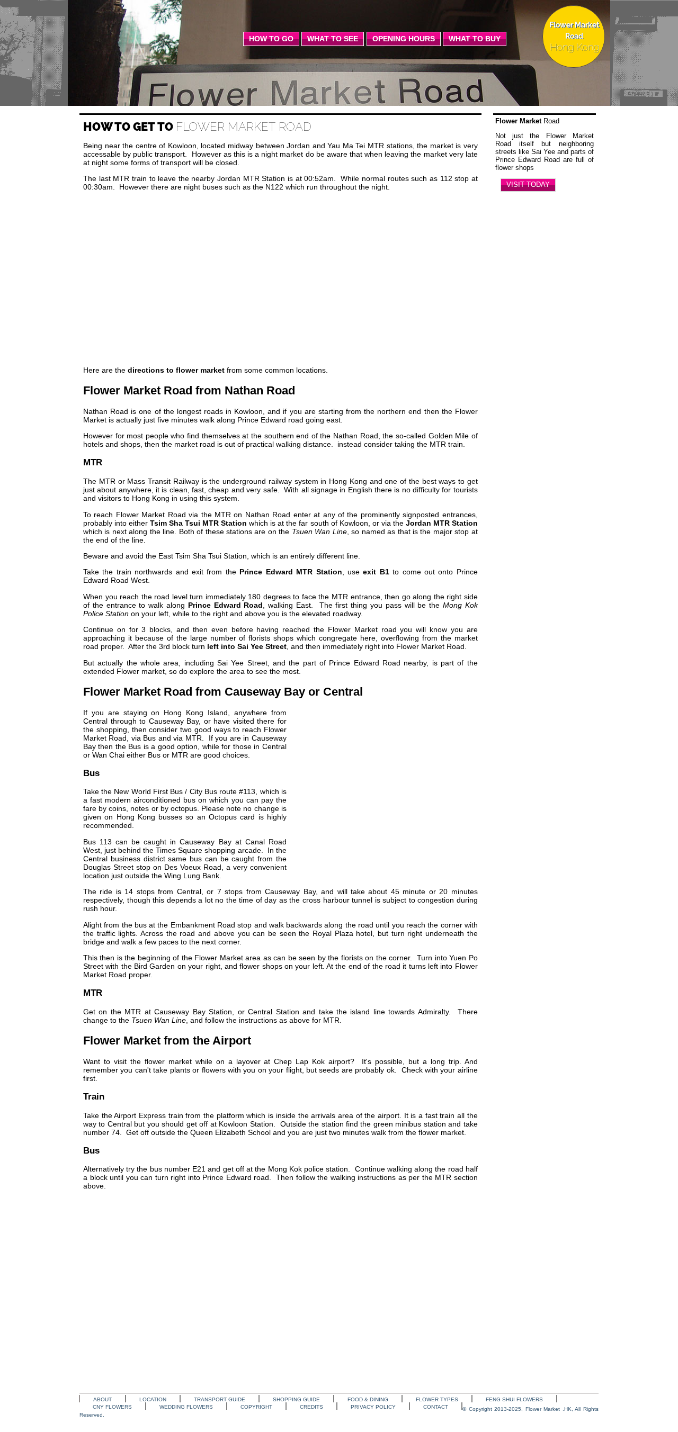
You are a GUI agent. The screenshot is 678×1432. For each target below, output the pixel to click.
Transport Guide (219, 1399)
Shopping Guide (296, 1399)
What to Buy (475, 38)
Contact (435, 1407)
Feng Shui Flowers (514, 1399)
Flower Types (437, 1399)
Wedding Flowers (186, 1407)
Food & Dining (367, 1399)
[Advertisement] (280, 278)
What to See (332, 38)
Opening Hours (403, 38)
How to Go (271, 38)
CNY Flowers (112, 1407)
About (102, 1399)
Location (152, 1399)
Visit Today (528, 184)
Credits (311, 1407)
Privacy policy (373, 1407)
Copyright (256, 1407)
